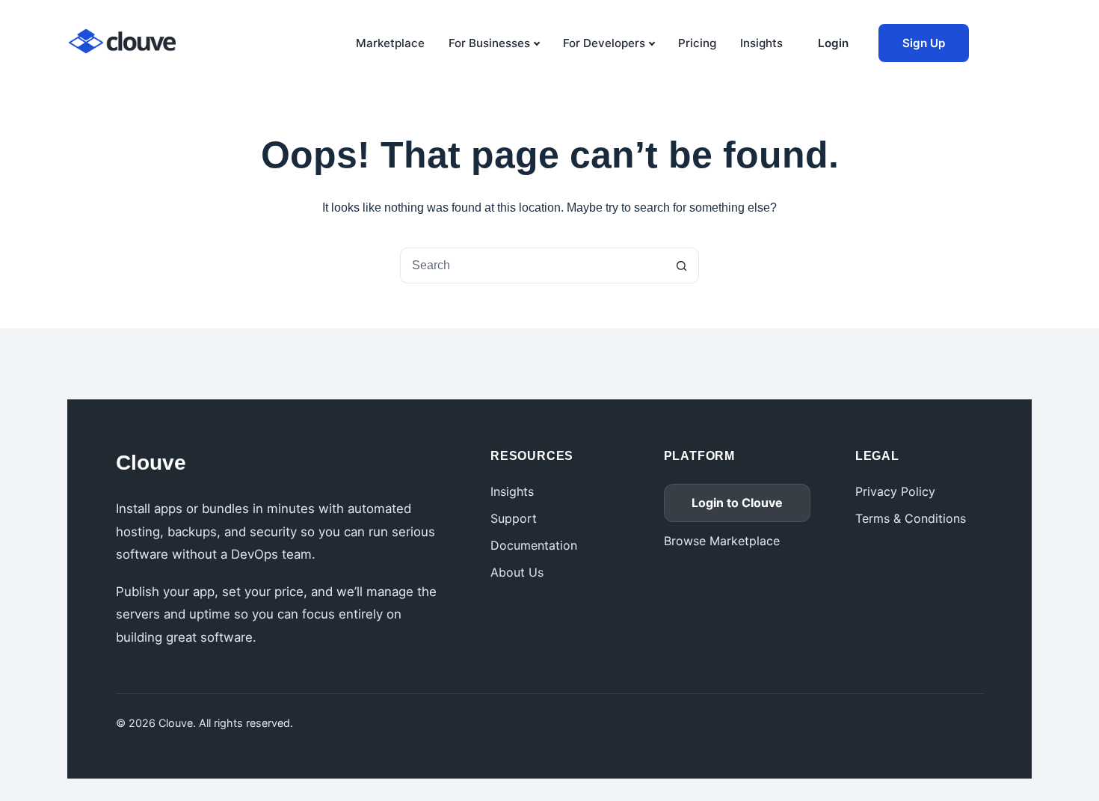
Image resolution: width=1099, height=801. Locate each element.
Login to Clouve (737, 502)
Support (513, 518)
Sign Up (923, 43)
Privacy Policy (895, 491)
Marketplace (390, 43)
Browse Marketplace (722, 540)
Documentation (533, 545)
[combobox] (532, 265)
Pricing (697, 43)
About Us (517, 572)
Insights (761, 43)
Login (833, 43)
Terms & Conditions (910, 518)
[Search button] (681, 265)
